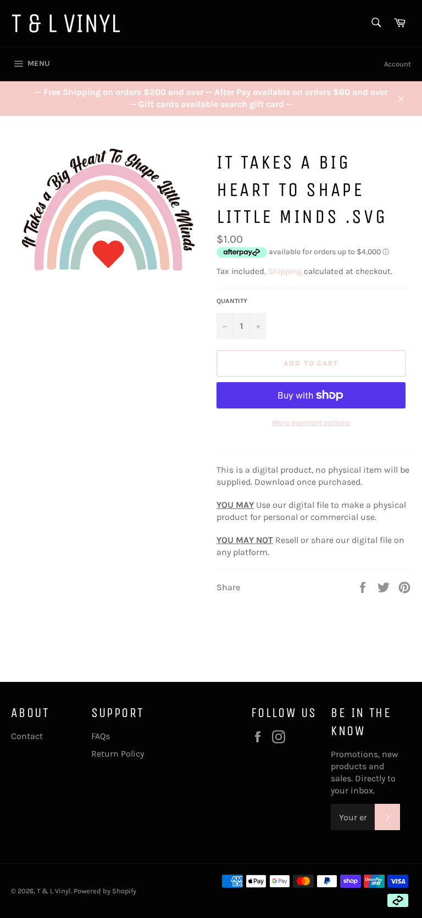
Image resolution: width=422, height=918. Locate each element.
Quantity (231, 301)
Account (397, 64)
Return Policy (117, 753)
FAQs (100, 736)
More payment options (311, 422)
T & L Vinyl (54, 891)
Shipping (285, 271)
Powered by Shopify (105, 891)
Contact (27, 736)
